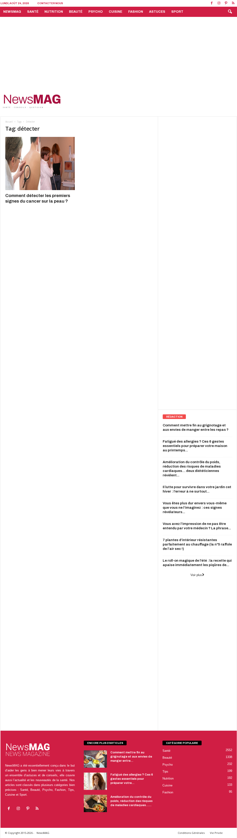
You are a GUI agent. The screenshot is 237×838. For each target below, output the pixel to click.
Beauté (75, 11)
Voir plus (196, 575)
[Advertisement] (118, 51)
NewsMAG (12, 11)
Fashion (135, 11)
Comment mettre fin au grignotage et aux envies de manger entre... (131, 756)
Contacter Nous (50, 3)
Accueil (9, 121)
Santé (32, 11)
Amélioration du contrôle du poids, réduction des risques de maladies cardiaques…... (131, 801)
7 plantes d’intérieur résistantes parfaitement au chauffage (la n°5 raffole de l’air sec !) (197, 544)
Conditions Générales (191, 833)
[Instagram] (219, 3)
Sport (177, 11)
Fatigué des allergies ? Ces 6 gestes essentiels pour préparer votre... (131, 779)
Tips (165, 771)
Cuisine (115, 11)
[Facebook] (212, 3)
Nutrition (53, 11)
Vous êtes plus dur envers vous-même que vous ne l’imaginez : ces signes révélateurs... (195, 507)
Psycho (95, 11)
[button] (230, 12)
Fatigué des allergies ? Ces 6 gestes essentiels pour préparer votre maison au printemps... (195, 446)
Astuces (157, 11)
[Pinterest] (226, 3)
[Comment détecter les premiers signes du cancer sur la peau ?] (40, 163)
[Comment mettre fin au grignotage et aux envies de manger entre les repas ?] (95, 759)
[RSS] (233, 3)
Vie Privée (216, 833)
